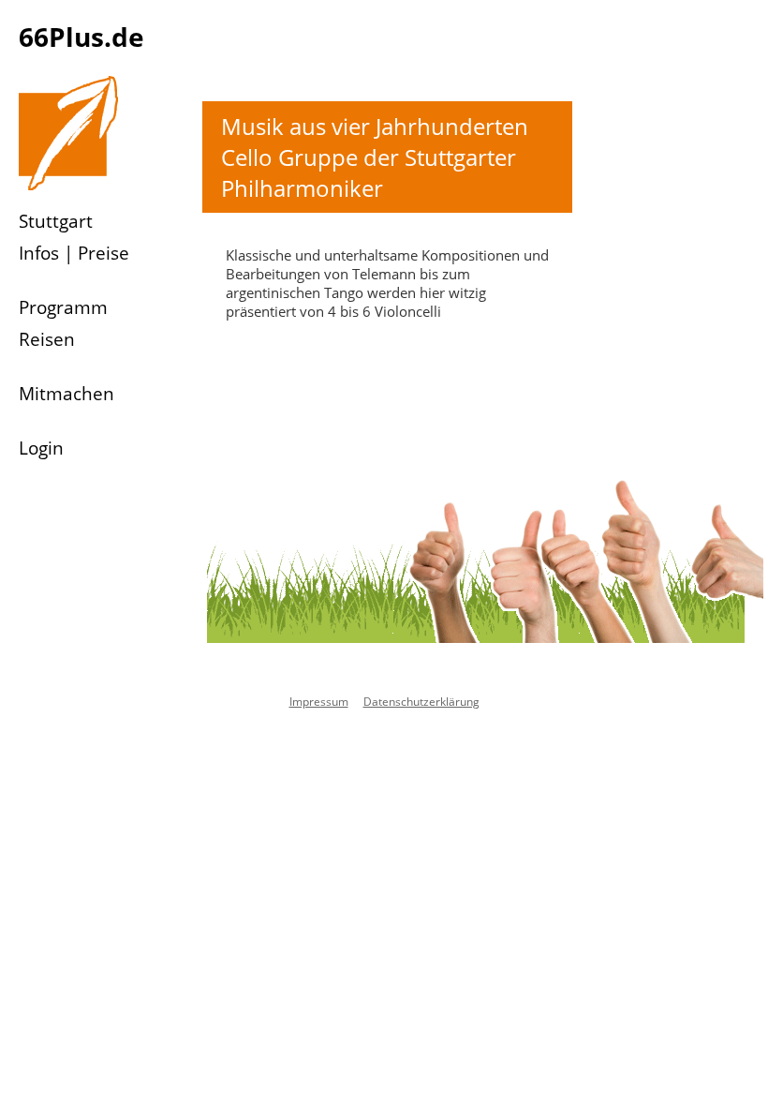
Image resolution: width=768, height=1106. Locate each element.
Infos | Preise (74, 253)
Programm (63, 307)
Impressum (318, 702)
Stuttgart (56, 221)
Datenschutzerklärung (421, 702)
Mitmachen (66, 393)
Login (41, 448)
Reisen (47, 339)
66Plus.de (81, 36)
